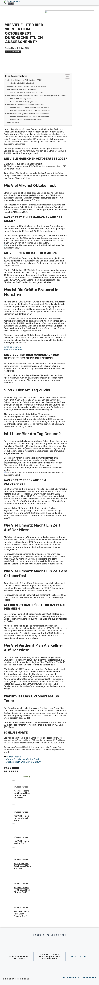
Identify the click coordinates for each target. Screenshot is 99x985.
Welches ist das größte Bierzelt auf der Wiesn (28, 113)
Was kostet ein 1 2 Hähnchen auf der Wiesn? (27, 86)
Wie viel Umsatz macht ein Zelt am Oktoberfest (30, 110)
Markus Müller (10, 48)
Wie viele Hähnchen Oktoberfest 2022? (25, 80)
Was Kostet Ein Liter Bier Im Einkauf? (24, 762)
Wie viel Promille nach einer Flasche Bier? (21, 913)
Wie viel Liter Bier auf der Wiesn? (22, 89)
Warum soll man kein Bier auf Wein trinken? (22, 866)
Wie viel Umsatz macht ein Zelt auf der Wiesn (29, 107)
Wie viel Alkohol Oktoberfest (22, 83)
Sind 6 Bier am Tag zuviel (20, 98)
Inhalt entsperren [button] (12, 347)
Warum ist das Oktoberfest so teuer (26, 119)
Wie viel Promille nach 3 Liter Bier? (22, 759)
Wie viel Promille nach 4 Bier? (21, 842)
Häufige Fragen (12, 52)
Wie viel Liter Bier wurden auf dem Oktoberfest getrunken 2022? (36, 95)
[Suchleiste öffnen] (6, 4)
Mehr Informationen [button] (13, 349)
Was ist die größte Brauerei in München (26, 92)
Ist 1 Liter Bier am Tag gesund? (23, 101)
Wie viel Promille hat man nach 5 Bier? (21, 818)
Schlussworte (13, 123)
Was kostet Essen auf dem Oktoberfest (25, 104)
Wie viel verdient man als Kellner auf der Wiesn (29, 117)
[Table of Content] (67, 76)
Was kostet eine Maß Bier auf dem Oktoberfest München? (22, 794)
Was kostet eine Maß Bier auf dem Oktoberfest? (22, 889)
